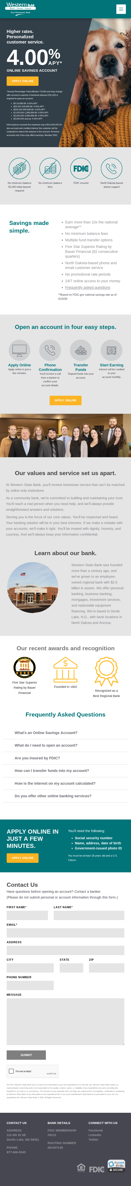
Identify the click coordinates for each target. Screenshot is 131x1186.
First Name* (16, 907)
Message (14, 994)
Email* (12, 924)
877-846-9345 (16, 1152)
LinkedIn (95, 1135)
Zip (91, 959)
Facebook (96, 1130)
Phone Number (19, 977)
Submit (26, 1055)
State (64, 959)
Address (14, 942)
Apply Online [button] (22, 81)
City (10, 959)
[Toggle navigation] (121, 9)
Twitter (93, 1139)
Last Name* (63, 907)
